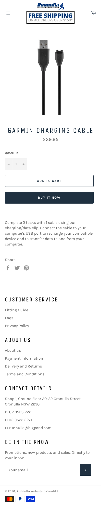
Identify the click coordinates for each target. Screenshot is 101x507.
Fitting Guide (16, 310)
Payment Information (24, 358)
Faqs (9, 317)
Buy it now (49, 197)
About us (13, 350)
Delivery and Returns (23, 366)
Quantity (12, 153)
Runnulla (23, 491)
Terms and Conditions (24, 374)
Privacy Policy (17, 325)
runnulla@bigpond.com (30, 427)
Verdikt (53, 491)
